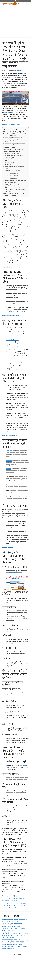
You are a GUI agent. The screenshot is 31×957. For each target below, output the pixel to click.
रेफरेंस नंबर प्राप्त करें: (13, 178)
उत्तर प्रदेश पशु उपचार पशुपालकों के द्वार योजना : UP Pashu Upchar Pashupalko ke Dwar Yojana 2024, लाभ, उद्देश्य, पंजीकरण (15, 922)
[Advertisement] (15, 22)
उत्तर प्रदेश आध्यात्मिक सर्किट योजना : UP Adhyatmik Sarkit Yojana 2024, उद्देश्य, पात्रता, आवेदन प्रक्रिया (13, 928)
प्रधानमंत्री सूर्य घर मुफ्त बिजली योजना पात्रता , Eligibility (15, 141)
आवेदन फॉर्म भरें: (10, 162)
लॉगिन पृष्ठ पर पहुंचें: (11, 186)
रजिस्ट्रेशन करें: (10, 157)
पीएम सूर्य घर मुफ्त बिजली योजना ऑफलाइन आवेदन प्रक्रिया (15, 167)
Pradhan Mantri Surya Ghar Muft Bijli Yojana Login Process (15, 181)
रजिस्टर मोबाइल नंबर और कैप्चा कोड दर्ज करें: (16, 189)
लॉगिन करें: (9, 160)
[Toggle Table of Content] (25, 129)
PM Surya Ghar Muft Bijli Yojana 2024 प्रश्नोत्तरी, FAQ (14, 194)
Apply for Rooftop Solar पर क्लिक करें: (16, 155)
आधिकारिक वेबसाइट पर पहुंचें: (13, 153)
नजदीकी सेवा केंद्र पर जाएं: (14, 172)
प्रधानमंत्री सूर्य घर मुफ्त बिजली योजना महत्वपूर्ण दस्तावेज (15, 144)
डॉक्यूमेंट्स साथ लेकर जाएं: (14, 175)
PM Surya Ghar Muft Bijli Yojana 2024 (15, 132)
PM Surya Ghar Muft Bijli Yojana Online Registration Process (13, 150)
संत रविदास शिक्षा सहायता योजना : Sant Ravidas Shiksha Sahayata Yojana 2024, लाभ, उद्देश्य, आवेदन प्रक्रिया (15, 935)
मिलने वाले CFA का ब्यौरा (10, 147)
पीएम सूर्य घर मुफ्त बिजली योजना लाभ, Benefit (15, 138)
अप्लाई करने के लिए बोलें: (14, 173)
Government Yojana (11, 896)
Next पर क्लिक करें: (11, 159)
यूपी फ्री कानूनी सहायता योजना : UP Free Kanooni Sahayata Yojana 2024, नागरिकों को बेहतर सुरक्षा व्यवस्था (14, 946)
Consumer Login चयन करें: (13, 187)
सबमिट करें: (9, 164)
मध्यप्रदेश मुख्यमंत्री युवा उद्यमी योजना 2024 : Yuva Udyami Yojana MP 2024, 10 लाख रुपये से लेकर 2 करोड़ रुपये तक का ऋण (14, 905)
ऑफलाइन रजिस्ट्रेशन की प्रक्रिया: (14, 170)
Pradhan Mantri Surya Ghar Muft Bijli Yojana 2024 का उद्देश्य (15, 135)
